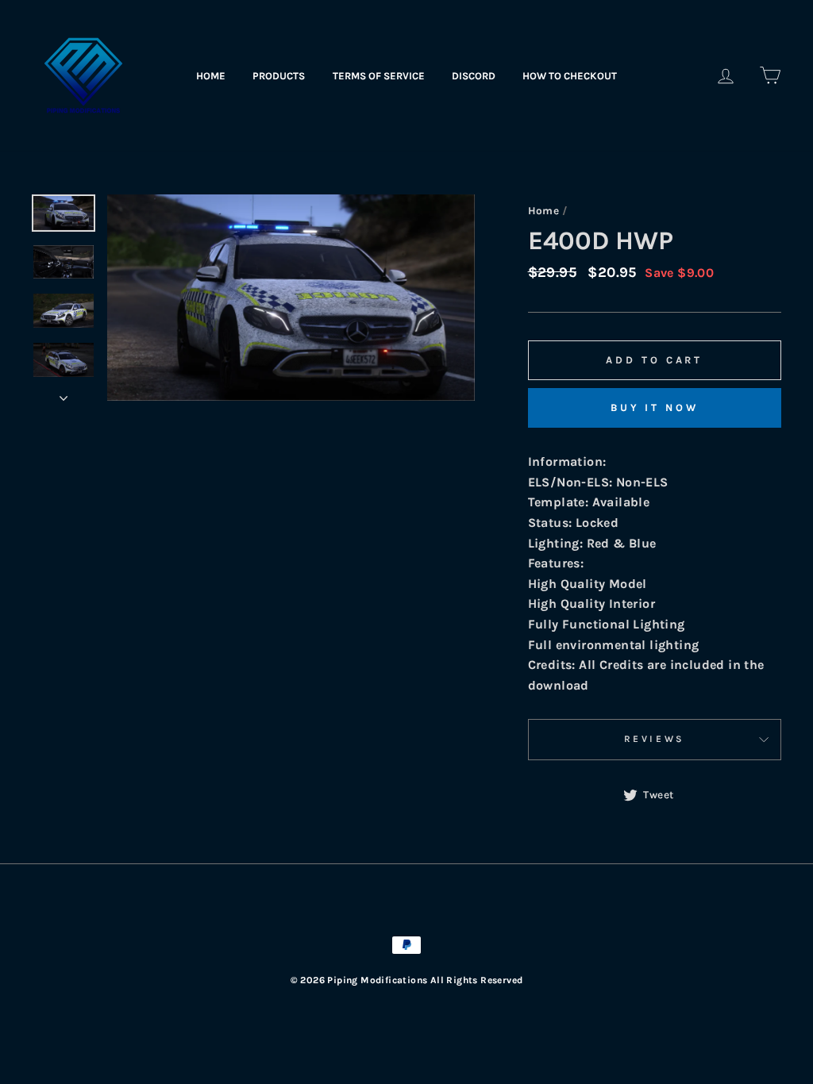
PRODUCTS (278, 76)
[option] (291, 297)
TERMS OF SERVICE (379, 76)
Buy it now (655, 407)
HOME (210, 76)
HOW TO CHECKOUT (569, 76)
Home (544, 211)
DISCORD (473, 76)
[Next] (63, 394)
